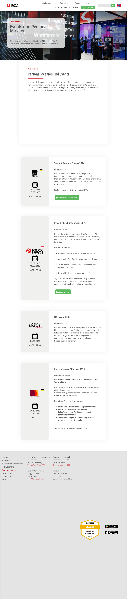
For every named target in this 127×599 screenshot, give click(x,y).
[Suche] (113, 5)
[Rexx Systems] (90, 530)
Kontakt (5, 457)
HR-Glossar (7, 460)
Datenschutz (7, 476)
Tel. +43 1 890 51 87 (35, 479)
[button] (47, 3)
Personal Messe (9, 470)
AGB (4, 479)
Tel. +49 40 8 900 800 (36, 465)
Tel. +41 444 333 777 (61, 465)
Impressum (7, 473)
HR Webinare (8, 466)
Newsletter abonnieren (12, 463)
